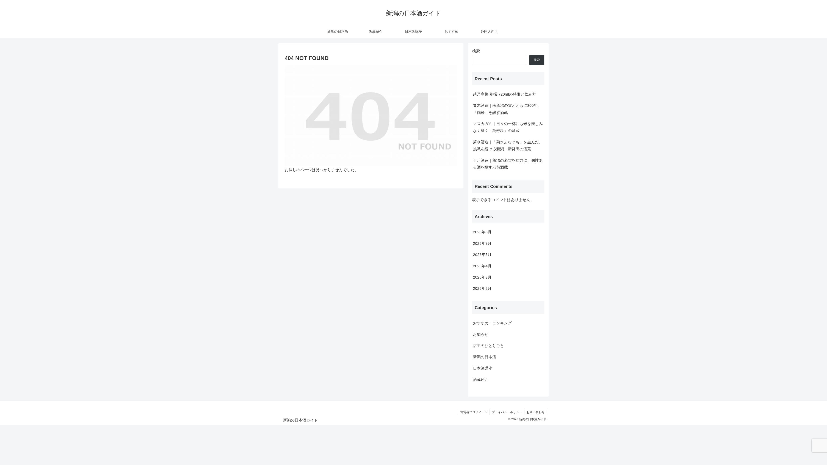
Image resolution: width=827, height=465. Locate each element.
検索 (476, 51)
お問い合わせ (536, 412)
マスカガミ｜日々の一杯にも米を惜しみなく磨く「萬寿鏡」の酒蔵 (508, 127)
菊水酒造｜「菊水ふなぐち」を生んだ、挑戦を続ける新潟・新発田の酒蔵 (508, 145)
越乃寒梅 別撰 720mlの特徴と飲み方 (504, 94)
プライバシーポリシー (507, 412)
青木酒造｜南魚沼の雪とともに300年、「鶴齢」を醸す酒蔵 (507, 109)
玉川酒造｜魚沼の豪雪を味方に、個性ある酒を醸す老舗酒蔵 (508, 163)
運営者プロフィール (473, 412)
